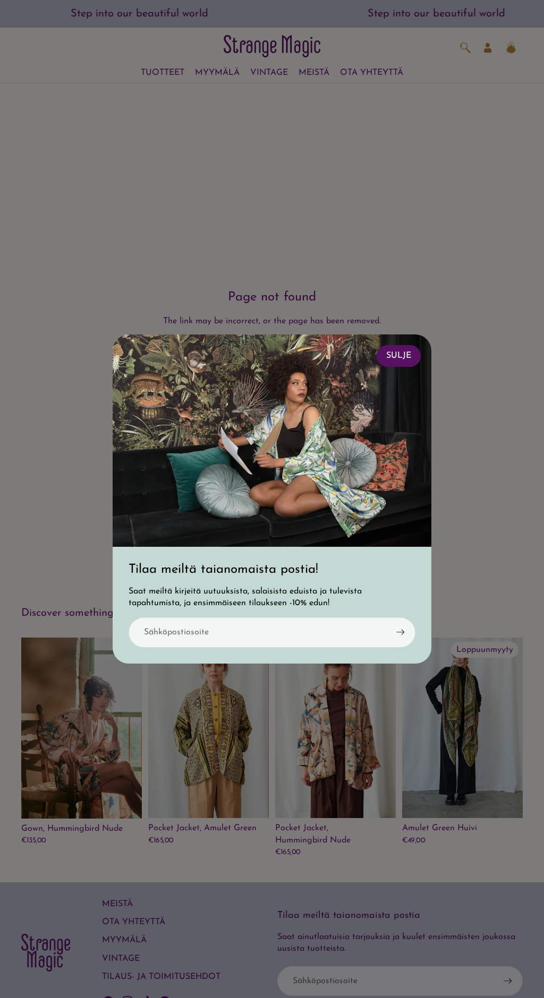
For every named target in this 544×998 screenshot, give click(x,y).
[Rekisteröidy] (400, 632)
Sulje (398, 355)
